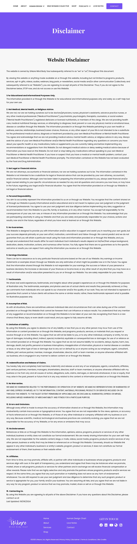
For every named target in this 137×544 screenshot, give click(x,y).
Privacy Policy (65, 540)
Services (47, 527)
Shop (45, 532)
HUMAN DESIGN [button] (35, 6)
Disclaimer (75, 540)
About (46, 523)
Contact (70, 527)
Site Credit (102, 540)
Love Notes (72, 523)
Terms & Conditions (88, 540)
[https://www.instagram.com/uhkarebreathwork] (121, 525)
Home (46, 518)
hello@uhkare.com (28, 498)
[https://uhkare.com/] (116, 525)
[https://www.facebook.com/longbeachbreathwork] (102, 525)
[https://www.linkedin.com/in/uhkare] (106, 525)
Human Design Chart (76, 518)
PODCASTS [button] (84, 6)
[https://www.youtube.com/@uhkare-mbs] (111, 525)
